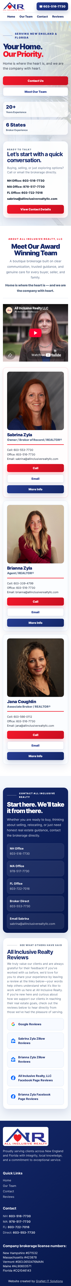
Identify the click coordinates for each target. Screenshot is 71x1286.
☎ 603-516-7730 (52, 6)
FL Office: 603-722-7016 (25, 192)
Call (35, 468)
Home (11, 16)
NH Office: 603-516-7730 (25, 180)
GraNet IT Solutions (49, 1281)
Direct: (19, 1232)
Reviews (58, 16)
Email (35, 478)
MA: (17, 1221)
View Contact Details (35, 209)
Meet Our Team (36, 92)
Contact (42, 16)
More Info (35, 489)
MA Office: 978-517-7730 (26, 186)
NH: (17, 1216)
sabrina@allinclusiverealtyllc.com (32, 199)
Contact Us (36, 81)
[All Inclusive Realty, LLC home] (14, 6)
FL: (16, 1227)
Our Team (26, 16)
